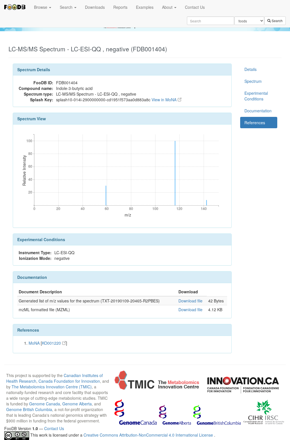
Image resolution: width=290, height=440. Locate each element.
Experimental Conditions (256, 96)
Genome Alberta (77, 404)
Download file (190, 301)
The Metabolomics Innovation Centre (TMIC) (52, 387)
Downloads (95, 7)
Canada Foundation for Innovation (69, 381)
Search (67, 7)
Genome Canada (44, 404)
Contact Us (195, 7)
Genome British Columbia (29, 409)
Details (250, 69)
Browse (41, 7)
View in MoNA (165, 99)
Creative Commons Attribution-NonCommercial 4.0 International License (149, 435)
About (168, 7)
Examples (144, 7)
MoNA (34, 343)
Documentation (258, 110)
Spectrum (253, 81)
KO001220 (52, 343)
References (254, 122)
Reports (120, 7)
